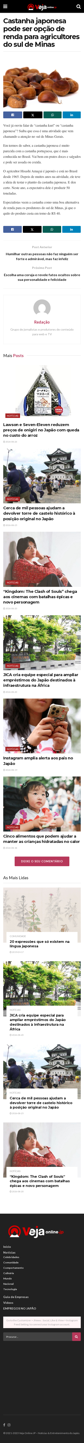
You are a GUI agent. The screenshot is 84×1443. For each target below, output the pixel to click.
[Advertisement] (42, 1374)
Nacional (8, 1283)
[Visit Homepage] (42, 6)
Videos (8, 1302)
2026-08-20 (11, 608)
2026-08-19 (11, 770)
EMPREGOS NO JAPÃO (19, 1308)
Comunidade (18, 936)
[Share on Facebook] (12, 114)
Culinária (8, 1273)
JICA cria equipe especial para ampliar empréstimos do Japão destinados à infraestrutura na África (40, 680)
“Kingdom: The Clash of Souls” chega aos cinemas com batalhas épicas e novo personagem (40, 597)
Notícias (13, 415)
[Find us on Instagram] (9, 1425)
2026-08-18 (11, 848)
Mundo (7, 1278)
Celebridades (11, 1257)
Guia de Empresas (16, 1297)
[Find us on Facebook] (4, 1425)
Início (7, 1246)
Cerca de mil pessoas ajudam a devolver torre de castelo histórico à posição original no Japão (39, 513)
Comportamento (13, 1267)
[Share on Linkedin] (72, 114)
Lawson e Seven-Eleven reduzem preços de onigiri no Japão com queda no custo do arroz (41, 430)
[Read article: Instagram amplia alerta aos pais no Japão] (42, 726)
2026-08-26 (11, 441)
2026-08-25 (11, 525)
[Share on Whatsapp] (53, 114)
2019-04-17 (18, 952)
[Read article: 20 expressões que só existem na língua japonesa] (42, 915)
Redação (42, 322)
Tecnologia (10, 1289)
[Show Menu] (5, 6)
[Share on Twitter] (32, 114)
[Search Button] (78, 6)
